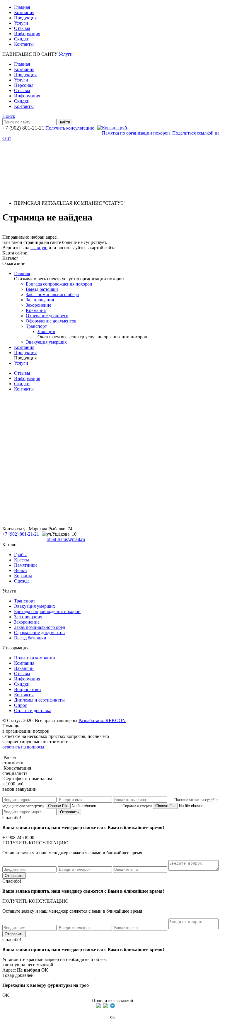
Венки (20, 570)
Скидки (22, 38)
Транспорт (36, 326)
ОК (44, 969)
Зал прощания (40, 299)
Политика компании (34, 657)
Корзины (23, 575)
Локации (46, 331)
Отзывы (22, 28)
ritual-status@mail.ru (66, 539)
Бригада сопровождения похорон (59, 283)
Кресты (21, 559)
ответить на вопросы (23, 746)
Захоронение (38, 305)
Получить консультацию (69, 127)
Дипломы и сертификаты (39, 699)
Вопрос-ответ (27, 689)
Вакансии (24, 668)
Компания (24, 12)
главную (38, 247)
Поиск (8, 116)
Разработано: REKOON (102, 720)
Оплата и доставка (32, 710)
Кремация (36, 310)
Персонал (23, 85)
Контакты (24, 44)
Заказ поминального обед (39, 627)
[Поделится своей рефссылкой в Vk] (126, 1005)
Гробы (20, 554)
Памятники (25, 565)
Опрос (20, 705)
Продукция (25, 17)
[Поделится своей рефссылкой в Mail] (119, 1005)
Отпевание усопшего (47, 315)
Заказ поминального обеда (52, 294)
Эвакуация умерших (46, 341)
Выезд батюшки (42, 289)
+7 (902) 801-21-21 (23, 127)
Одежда (22, 580)
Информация (27, 33)
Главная (22, 7)
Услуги (21, 23)
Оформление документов (51, 320)
